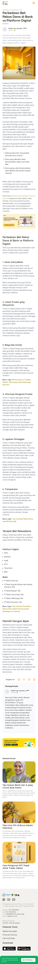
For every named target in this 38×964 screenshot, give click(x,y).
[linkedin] (19, 679)
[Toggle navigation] (33, 3)
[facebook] (34, 679)
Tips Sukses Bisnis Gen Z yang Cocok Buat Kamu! (18, 786)
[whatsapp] (29, 679)
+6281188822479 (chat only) (14, 914)
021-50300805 (14, 910)
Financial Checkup (10, 935)
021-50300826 (11, 912)
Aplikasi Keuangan (10, 931)
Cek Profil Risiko (9, 938)
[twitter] (24, 679)
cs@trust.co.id (12, 916)
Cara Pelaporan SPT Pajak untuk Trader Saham (16, 866)
